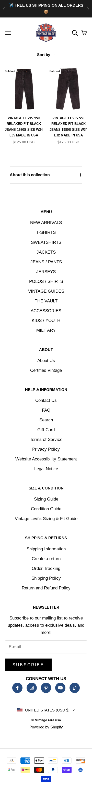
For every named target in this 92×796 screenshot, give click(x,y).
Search (46, 420)
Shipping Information (46, 549)
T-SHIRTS (46, 232)
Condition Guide (46, 508)
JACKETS (46, 252)
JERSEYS (46, 271)
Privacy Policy (46, 449)
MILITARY (46, 330)
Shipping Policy (46, 578)
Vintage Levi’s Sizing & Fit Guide (46, 518)
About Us (46, 360)
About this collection (30, 175)
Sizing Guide (46, 499)
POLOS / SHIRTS (46, 281)
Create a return (46, 558)
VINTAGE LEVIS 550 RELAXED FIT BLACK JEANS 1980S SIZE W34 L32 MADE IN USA (68, 126)
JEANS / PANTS (46, 262)
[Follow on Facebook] (17, 688)
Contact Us (46, 400)
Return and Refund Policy (46, 588)
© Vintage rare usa (46, 720)
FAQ (46, 410)
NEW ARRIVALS (46, 222)
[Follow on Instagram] (32, 688)
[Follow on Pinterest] (46, 688)
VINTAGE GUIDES (46, 291)
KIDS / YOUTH (46, 320)
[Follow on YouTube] (60, 688)
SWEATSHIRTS (46, 242)
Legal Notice (46, 468)
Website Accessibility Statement (46, 459)
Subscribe (28, 665)
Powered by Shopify (46, 727)
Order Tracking (46, 568)
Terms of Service (46, 439)
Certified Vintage (46, 370)
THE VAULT (46, 301)
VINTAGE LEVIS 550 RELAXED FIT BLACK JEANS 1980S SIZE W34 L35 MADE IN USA (24, 126)
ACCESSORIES (46, 310)
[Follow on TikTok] (75, 688)
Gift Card (46, 429)
